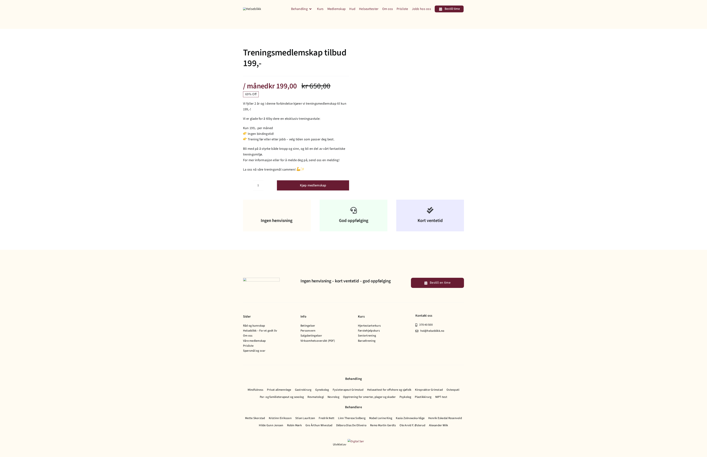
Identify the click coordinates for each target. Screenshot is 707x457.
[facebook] (416, 338)
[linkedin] (428, 338)
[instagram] (422, 338)
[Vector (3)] (252, 9)
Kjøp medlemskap (313, 185)
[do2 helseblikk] (383, 50)
